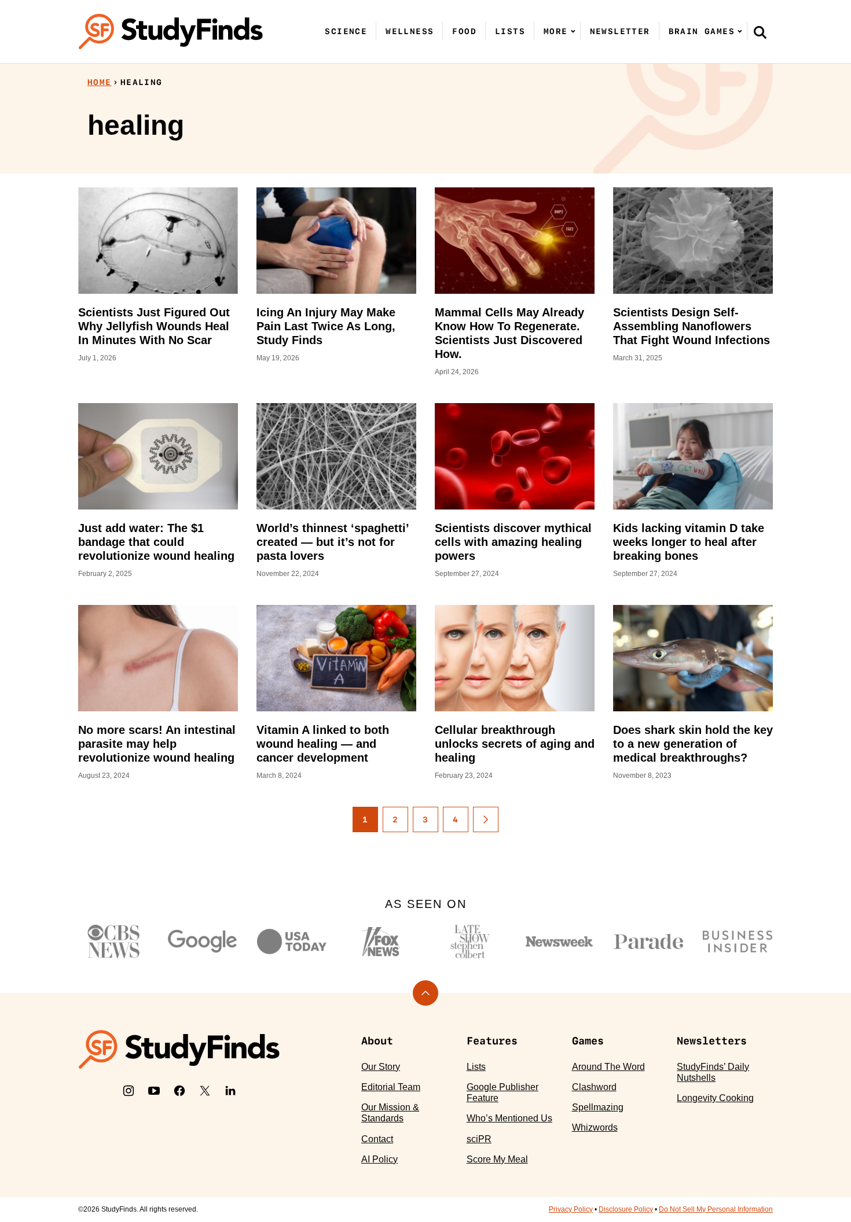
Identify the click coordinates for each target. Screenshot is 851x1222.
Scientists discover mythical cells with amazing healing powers (513, 542)
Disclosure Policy (626, 1209)
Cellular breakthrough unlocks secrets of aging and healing (515, 743)
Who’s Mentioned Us (509, 1118)
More (556, 31)
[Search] (760, 32)
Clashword (594, 1087)
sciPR (479, 1139)
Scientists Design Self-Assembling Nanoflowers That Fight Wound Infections (691, 326)
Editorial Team (390, 1087)
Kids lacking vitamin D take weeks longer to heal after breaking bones (688, 542)
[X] (205, 1090)
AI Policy (379, 1159)
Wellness (410, 31)
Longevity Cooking (715, 1098)
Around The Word (608, 1067)
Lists (510, 31)
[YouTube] (154, 1090)
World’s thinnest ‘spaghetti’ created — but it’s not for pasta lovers (332, 542)
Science (346, 31)
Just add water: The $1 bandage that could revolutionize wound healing (156, 542)
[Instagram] (128, 1090)
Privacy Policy (571, 1209)
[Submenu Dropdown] (573, 31)
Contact (377, 1139)
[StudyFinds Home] (170, 31)
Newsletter (620, 31)
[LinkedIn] (230, 1090)
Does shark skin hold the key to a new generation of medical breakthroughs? (693, 743)
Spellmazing (597, 1107)
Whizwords (595, 1127)
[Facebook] (179, 1090)
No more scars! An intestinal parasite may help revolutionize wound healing (157, 743)
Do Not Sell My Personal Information (716, 1209)
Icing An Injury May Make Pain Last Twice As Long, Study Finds (325, 326)
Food (464, 31)
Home (99, 82)
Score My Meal (497, 1159)
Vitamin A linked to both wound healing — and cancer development (322, 743)
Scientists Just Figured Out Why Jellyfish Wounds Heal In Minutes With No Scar (154, 326)
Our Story (380, 1067)
